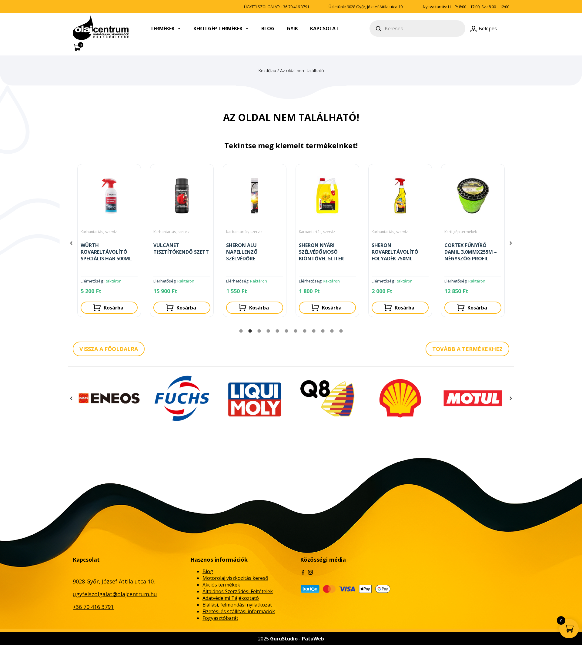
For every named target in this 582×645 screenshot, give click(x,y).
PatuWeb (313, 638)
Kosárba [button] (113, 307)
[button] (71, 243)
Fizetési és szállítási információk (238, 611)
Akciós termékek (221, 584)
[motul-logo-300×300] (400, 398)
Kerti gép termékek (217, 28)
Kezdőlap (267, 70)
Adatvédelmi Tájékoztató (230, 598)
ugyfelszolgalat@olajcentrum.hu (115, 594)
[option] (109, 243)
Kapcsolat (324, 28)
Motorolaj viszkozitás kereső (235, 578)
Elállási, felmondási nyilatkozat (237, 604)
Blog (268, 28)
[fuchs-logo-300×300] (109, 398)
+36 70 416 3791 (295, 6)
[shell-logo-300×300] (327, 398)
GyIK (292, 28)
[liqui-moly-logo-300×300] (182, 398)
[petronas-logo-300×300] (473, 398)
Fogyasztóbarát (220, 618)
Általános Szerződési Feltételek (237, 591)
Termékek (162, 28)
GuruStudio (284, 638)
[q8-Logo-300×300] (254, 398)
